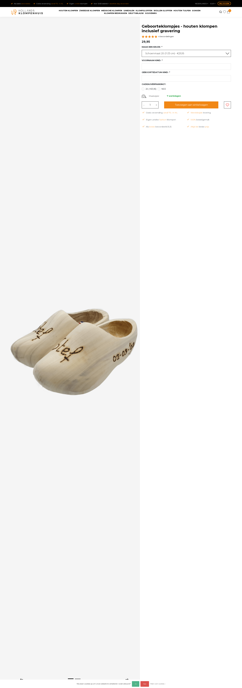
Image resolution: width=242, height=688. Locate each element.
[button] (71, 678)
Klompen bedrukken (115, 13)
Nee (163, 89)
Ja (136, 684)
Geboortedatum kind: (156, 72)
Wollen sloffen (163, 10)
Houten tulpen (182, 10)
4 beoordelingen (166, 36)
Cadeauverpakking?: (154, 84)
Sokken (196, 10)
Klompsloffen (144, 10)
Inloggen (224, 4)
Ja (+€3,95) (151, 89)
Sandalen (129, 10)
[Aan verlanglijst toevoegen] (227, 104)
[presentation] (21, 679)
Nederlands (201, 4)
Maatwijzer (154, 96)
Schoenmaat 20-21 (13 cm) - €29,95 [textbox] (164, 53)
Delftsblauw (136, 13)
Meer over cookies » (157, 684)
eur (212, 4)
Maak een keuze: (152, 47)
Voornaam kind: (152, 60)
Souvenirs (151, 13)
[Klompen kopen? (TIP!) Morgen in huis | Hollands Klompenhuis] (27, 12)
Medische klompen (111, 10)
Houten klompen (68, 10)
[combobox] (186, 53)
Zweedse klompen (89, 10)
